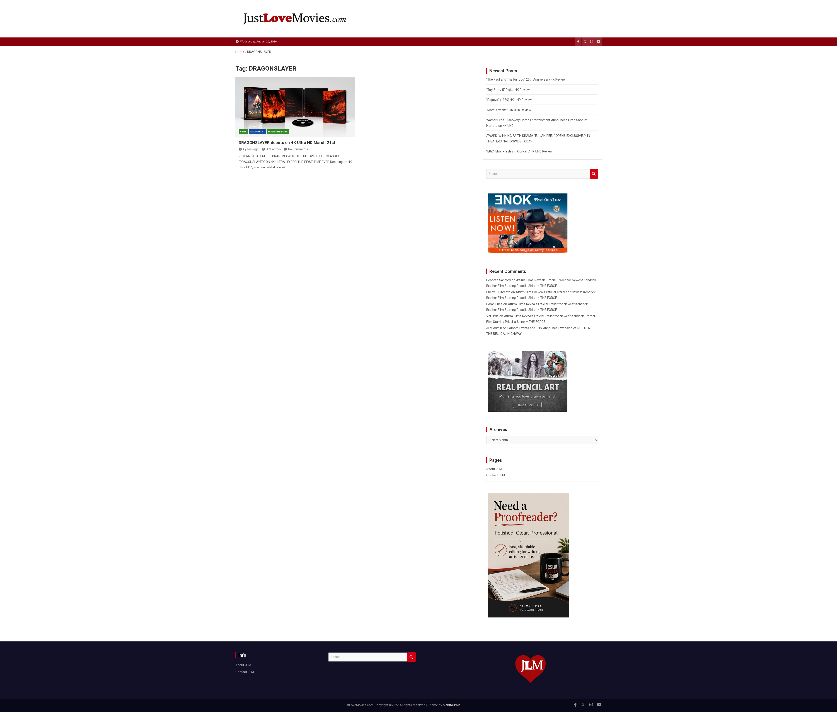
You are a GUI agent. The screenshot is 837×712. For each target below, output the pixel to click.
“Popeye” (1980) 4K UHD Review (509, 100)
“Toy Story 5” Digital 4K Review (508, 90)
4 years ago (251, 149)
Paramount (257, 131)
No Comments (298, 149)
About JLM (494, 469)
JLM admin (273, 149)
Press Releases (278, 131)
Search (594, 174)
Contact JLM (495, 475)
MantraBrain (451, 705)
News (243, 131)
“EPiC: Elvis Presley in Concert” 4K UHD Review (519, 151)
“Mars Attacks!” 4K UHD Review (508, 110)
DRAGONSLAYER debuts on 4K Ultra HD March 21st (287, 142)
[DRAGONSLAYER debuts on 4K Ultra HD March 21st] (295, 107)
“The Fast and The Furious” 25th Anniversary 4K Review (525, 79)
